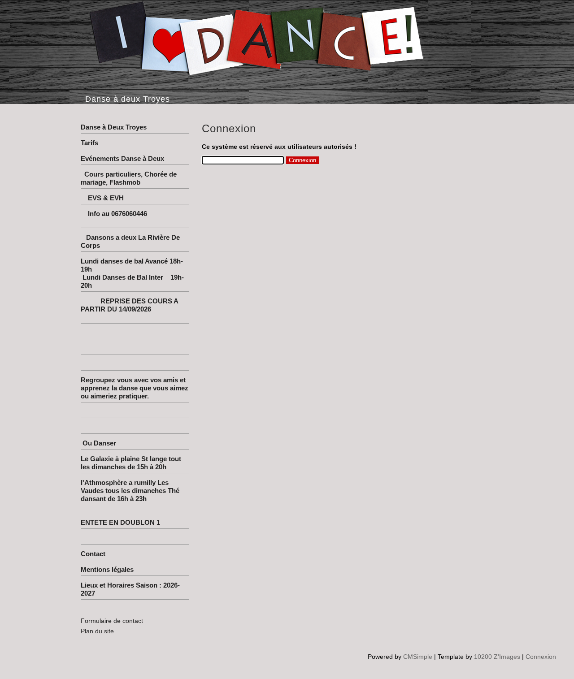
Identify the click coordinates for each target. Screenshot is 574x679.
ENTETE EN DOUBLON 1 (120, 522)
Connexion (541, 656)
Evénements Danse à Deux (122, 158)
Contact (93, 554)
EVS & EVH (119, 198)
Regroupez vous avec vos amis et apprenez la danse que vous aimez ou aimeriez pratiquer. (134, 388)
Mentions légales (107, 569)
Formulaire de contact (112, 620)
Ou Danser (98, 443)
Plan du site (97, 631)
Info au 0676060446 (134, 217)
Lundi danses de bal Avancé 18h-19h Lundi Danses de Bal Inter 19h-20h (132, 273)
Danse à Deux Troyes (114, 127)
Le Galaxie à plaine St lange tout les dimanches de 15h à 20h (131, 463)
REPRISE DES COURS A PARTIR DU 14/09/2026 (135, 309)
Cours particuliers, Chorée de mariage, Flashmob (129, 178)
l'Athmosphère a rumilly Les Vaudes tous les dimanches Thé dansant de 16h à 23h (134, 494)
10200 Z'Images (497, 656)
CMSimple (417, 656)
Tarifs (89, 143)
